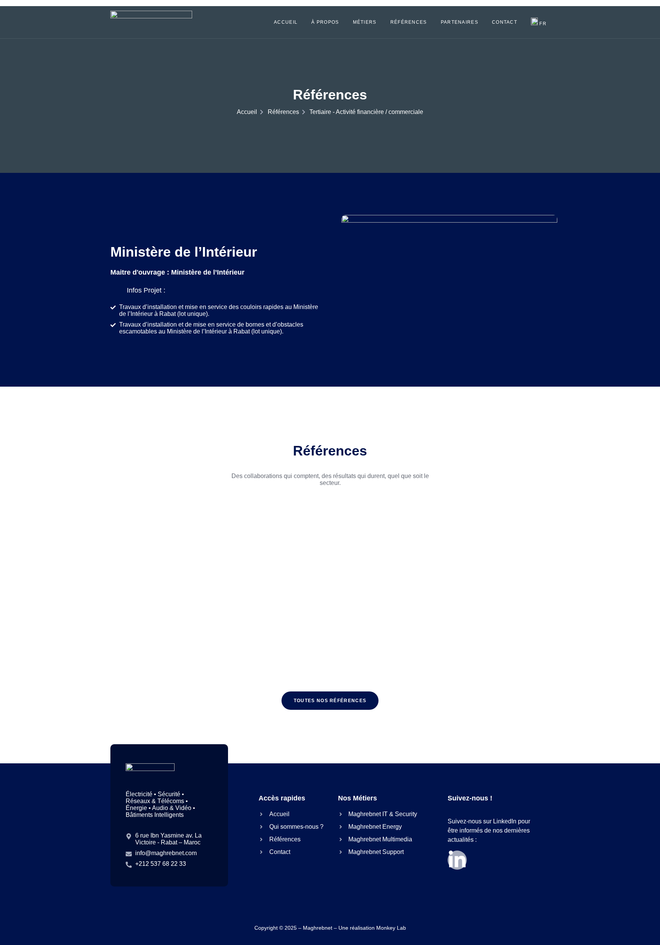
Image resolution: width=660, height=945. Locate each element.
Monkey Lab (391, 928)
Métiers (365, 22)
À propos (325, 22)
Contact (504, 22)
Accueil (286, 22)
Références (408, 22)
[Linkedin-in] (457, 860)
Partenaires (459, 22)
